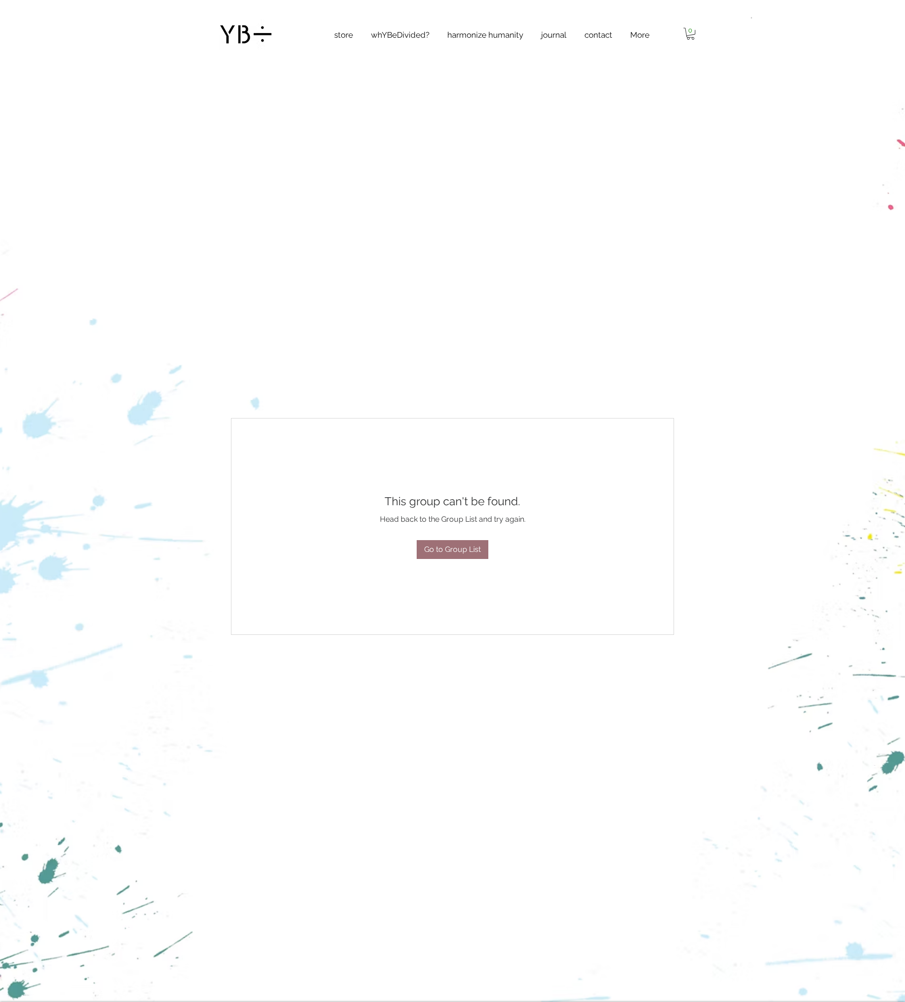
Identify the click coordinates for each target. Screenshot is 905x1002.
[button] (751, 17)
